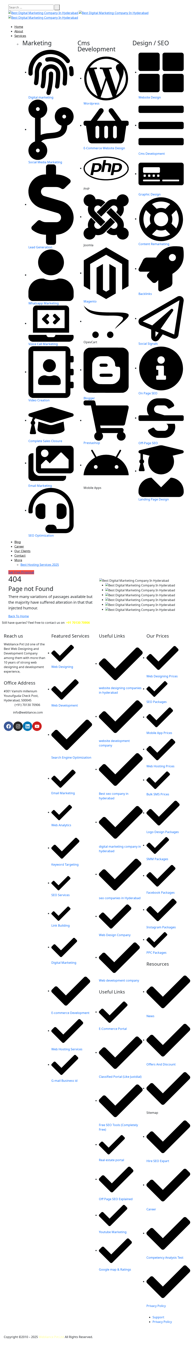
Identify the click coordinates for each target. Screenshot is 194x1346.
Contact (20, 555)
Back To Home (18, 616)
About (18, 31)
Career (19, 546)
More (18, 560)
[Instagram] (18, 726)
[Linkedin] (27, 726)
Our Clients (22, 551)
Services (20, 36)
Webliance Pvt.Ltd (51, 1337)
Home (18, 27)
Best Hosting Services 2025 (39, 565)
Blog (17, 542)
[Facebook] (8, 726)
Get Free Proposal (21, 572)
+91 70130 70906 (78, 623)
